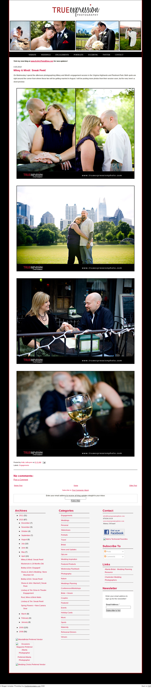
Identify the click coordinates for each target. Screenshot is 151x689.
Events (64, 608)
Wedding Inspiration (69, 559)
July (23, 544)
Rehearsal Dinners (68, 632)
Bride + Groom (67, 593)
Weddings (65, 520)
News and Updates (68, 550)
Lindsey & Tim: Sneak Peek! (32, 601)
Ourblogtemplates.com (32, 686)
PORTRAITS (78, 55)
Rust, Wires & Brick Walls (31, 597)
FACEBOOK (93, 55)
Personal (64, 525)
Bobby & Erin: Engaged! (30, 568)
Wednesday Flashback (70, 569)
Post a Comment (21, 480)
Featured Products (68, 564)
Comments (110, 557)
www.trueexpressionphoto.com (113, 521)
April (23, 556)
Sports (63, 622)
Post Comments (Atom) (80, 490)
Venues (64, 637)
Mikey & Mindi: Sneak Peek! (32, 560)
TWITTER (106, 55)
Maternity (64, 627)
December (25, 523)
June (23, 548)
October (24, 531)
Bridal (63, 545)
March (24, 614)
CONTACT (119, 55)
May (23, 552)
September (26, 535)
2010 (21, 520)
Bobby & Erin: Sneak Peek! (32, 579)
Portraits (64, 535)
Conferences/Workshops (71, 588)
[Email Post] (44, 462)
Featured (64, 603)
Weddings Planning (69, 583)
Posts (108, 552)
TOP (149, 686)
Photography (66, 574)
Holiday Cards (67, 613)
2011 (21, 516)
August (24, 540)
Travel (63, 540)
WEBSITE (32, 55)
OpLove (64, 554)
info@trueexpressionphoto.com (114, 516)
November (25, 527)
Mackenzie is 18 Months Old (32, 564)
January (24, 622)
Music (63, 617)
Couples (64, 598)
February (25, 618)
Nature (64, 579)
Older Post (133, 485)
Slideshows (65, 530)
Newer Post (18, 485)
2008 (21, 632)
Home (76, 485)
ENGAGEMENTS (62, 55)
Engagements (24, 465)
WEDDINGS (46, 55)
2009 (21, 628)
